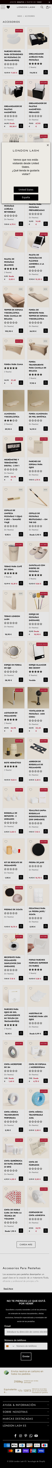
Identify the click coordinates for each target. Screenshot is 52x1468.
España (26, 197)
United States (26, 189)
